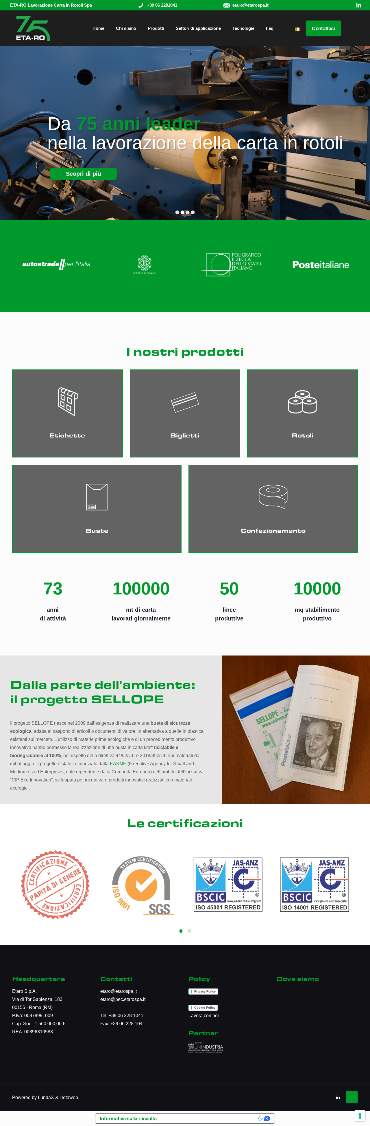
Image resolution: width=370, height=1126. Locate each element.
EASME (118, 763)
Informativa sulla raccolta (128, 1118)
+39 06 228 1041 (126, 1015)
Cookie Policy (204, 1008)
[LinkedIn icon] (338, 1097)
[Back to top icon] (352, 1097)
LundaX (46, 1097)
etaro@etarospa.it (118, 991)
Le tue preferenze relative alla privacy (209, 1118)
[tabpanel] (55, 884)
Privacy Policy (205, 991)
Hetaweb (69, 1097)
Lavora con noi (203, 1015)
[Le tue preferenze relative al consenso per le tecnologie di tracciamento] (359, 1115)
